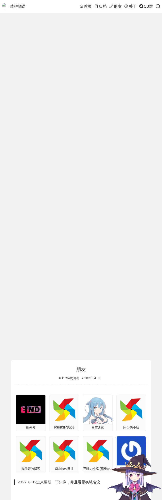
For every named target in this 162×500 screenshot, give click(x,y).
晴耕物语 (18, 6)
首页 (88, 6)
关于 (133, 6)
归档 (103, 6)
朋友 (118, 6)
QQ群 (148, 6)
